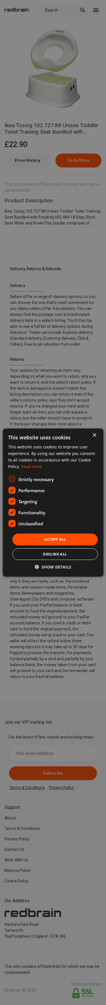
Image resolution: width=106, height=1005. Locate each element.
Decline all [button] (55, 554)
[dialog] (53, 502)
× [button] (94, 435)
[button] (53, 567)
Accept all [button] (55, 539)
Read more (31, 466)
